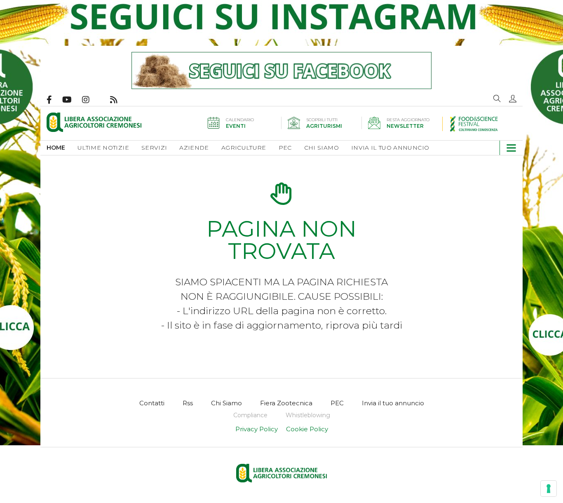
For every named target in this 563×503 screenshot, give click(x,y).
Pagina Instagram (91, 100)
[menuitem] (62, 148)
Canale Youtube (72, 100)
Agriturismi (324, 126)
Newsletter (405, 126)
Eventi (236, 126)
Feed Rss (119, 100)
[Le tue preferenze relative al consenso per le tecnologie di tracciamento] (548, 488)
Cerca (497, 98)
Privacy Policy (256, 429)
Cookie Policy (307, 429)
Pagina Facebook (54, 100)
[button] (512, 98)
